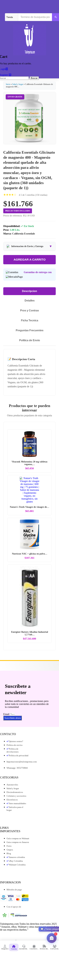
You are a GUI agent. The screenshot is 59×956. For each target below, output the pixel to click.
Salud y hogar (18, 84)
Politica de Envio (29, 340)
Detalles (30, 300)
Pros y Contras (29, 310)
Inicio (8, 84)
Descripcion (29, 291)
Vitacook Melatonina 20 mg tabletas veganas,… (29, 463)
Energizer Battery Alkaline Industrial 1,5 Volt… (29, 633)
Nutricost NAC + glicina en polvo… (29, 554)
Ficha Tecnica (29, 320)
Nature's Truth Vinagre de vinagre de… (29, 507)
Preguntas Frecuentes (29, 330)
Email (6, 714)
